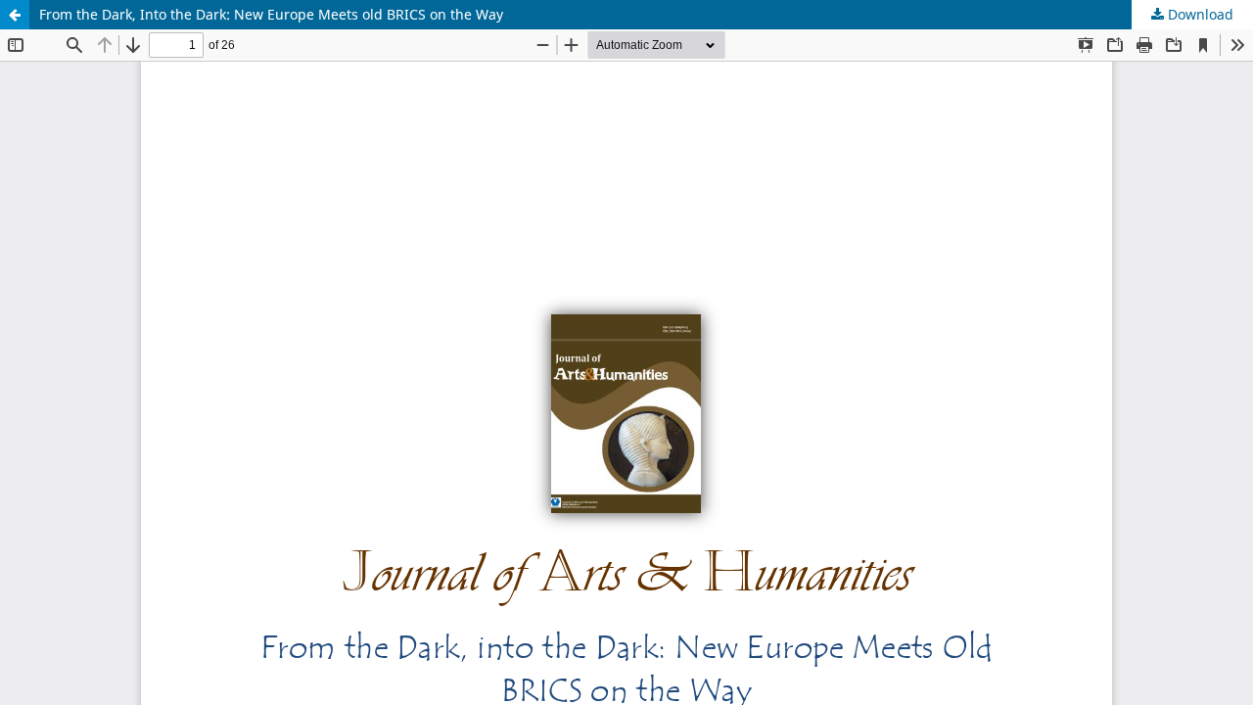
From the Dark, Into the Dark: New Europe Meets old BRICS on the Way (271, 14)
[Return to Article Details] (14, 14)
